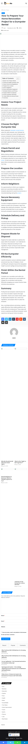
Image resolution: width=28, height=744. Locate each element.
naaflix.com (17, 732)
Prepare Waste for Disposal (9, 92)
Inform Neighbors (7, 87)
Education (4, 691)
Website (3, 626)
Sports (3, 712)
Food (3, 695)
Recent (4, 645)
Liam (5, 28)
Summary (5, 97)
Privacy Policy (19, 738)
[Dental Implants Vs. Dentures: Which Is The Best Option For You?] (7, 471)
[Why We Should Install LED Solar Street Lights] (7, 404)
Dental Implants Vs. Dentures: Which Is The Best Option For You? (6, 479)
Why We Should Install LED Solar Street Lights (7, 463)
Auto (3, 686)
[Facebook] (2, 319)
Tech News (4, 705)
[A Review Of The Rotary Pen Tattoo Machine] (21, 524)
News (7, 10)
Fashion (4, 693)
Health (3, 698)
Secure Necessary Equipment (10, 89)
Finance (4, 714)
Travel (3, 709)
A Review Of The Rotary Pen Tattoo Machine (20, 583)
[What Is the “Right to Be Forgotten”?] (21, 404)
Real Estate (5, 719)
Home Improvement (7, 707)
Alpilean (3, 724)
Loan (3, 716)
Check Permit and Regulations (10, 84)
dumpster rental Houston (17, 130)
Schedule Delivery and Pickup (10, 91)
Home (4, 10)
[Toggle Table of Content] (17, 78)
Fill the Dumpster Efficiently (9, 94)
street (2, 160)
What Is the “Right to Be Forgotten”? (20, 462)
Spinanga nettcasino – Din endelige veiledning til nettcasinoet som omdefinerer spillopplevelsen (14, 668)
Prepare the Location (8, 85)
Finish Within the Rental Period (11, 96)
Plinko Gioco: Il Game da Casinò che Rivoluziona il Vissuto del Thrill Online (12, 674)
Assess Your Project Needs (9, 80)
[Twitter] (6, 319)
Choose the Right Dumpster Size (11, 82)
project (19, 193)
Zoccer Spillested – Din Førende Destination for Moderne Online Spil (14, 662)
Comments (23, 645)
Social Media (5, 702)
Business (4, 688)
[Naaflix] (8, 3)
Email (3, 621)
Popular (13, 645)
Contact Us (12, 738)
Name (3, 615)
